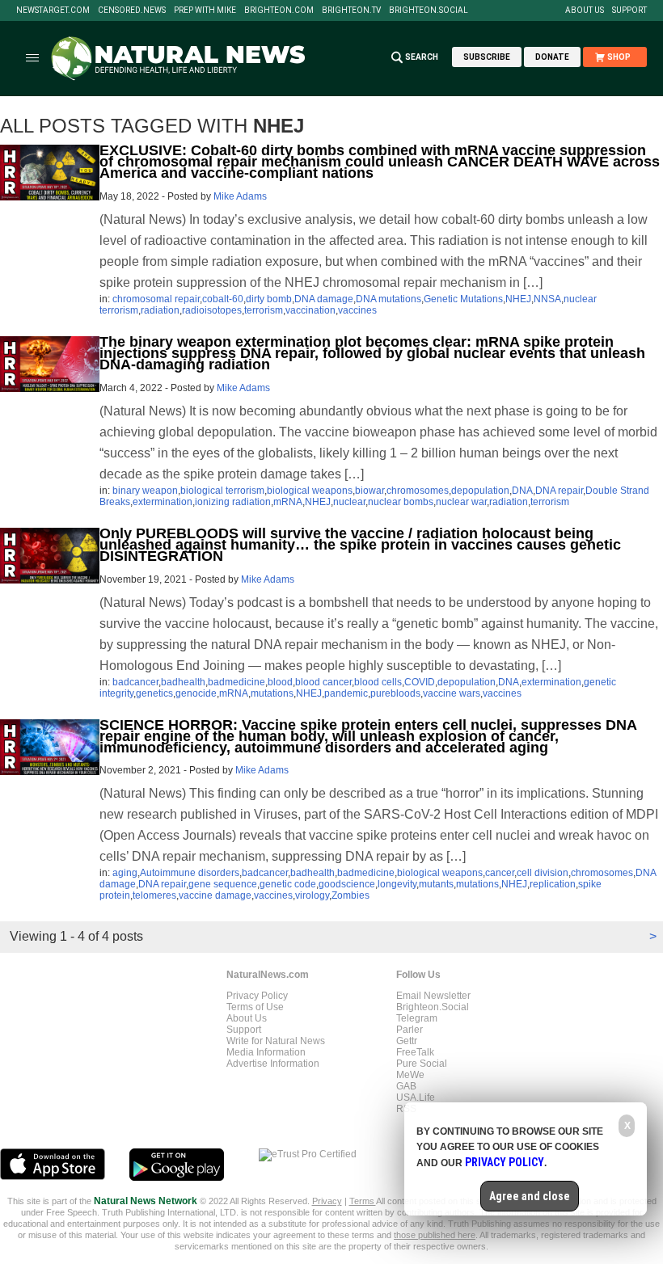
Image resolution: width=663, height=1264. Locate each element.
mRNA (287, 502)
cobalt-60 (222, 299)
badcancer (135, 682)
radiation (160, 310)
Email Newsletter (433, 995)
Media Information (266, 1052)
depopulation (480, 490)
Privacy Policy (257, 995)
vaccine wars (451, 693)
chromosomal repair (156, 299)
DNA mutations (388, 299)
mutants (436, 884)
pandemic (346, 693)
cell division (542, 872)
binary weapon (145, 490)
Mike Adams (240, 196)
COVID (419, 682)
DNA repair (559, 490)
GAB (406, 1086)
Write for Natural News (275, 1041)
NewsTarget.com (53, 10)
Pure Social (421, 1063)
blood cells (378, 682)
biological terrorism (222, 490)
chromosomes (417, 490)
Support (629, 10)
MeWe (410, 1075)
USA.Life (415, 1097)
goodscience (347, 884)
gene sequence (222, 884)
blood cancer (323, 682)
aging (124, 872)
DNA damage (323, 299)
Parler (409, 1029)
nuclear (349, 502)
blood (280, 682)
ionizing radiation (233, 502)
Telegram (416, 1018)
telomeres (154, 895)
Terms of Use (255, 1007)
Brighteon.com (279, 10)
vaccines (357, 310)
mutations (272, 693)
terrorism (263, 310)
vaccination (310, 310)
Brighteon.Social (428, 10)
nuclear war (461, 502)
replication (553, 884)
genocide (196, 693)
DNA (522, 490)
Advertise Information (272, 1063)
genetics (154, 693)
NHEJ (518, 299)
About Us (584, 10)
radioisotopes (212, 310)
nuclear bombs (400, 502)
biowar (369, 490)
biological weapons (310, 490)
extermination (162, 502)
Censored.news (132, 10)
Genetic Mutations (463, 299)
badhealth (183, 682)
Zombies (351, 895)
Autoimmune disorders (189, 872)
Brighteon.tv (351, 10)
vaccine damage (215, 895)
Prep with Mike (205, 10)
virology (312, 895)
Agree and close (529, 1196)
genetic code (288, 884)
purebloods (395, 693)
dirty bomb (269, 299)
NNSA (547, 299)
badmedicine (236, 682)
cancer (499, 872)
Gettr (406, 1041)
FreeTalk (415, 1052)
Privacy (327, 1201)
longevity (397, 884)
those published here (434, 1235)
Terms (362, 1201)
